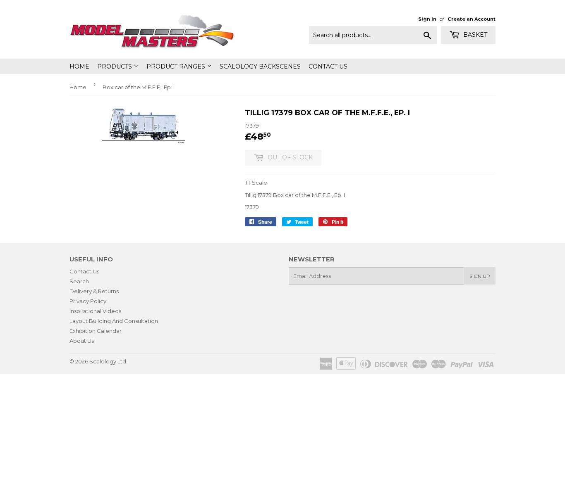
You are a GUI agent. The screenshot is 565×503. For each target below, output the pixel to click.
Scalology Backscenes (260, 66)
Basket (474, 34)
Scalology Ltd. (108, 361)
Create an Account (472, 19)
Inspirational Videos (95, 311)
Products (115, 66)
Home (79, 66)
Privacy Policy (87, 301)
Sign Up (479, 276)
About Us (81, 340)
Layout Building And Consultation (113, 321)
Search (79, 281)
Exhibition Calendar (95, 330)
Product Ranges (176, 66)
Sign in (427, 19)
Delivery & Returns (94, 291)
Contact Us (328, 66)
